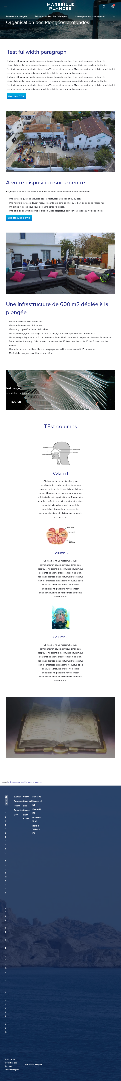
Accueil (5, 782)
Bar (7, 191)
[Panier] (112, 7)
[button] (5, 6)
